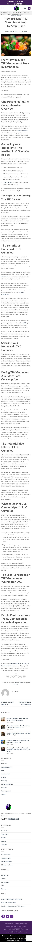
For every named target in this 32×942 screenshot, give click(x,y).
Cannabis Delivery (6, 767)
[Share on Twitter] (14, 676)
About (3, 878)
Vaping (3, 794)
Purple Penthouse (22, 130)
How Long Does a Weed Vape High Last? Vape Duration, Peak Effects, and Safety (18, 749)
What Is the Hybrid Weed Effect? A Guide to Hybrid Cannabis (17, 719)
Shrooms (4, 844)
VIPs (2, 885)
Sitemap (3, 889)
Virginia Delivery (6, 861)
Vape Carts (4, 834)
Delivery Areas (5, 854)
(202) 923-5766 (20, 4)
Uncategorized (5, 791)
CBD (2, 770)
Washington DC (6, 858)
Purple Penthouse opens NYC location (12, 906)
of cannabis (4, 277)
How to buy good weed (8, 902)
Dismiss (23, 940)
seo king (24, 31)
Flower (3, 837)
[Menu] (2, 8)
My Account (5, 882)
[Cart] (29, 8)
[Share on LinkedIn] (24, 676)
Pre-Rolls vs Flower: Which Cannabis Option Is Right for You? (18, 741)
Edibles (19, 15)
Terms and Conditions (20, 923)
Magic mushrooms (7, 784)
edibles (24, 323)
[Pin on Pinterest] (20, 676)
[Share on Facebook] (11, 676)
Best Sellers (4, 831)
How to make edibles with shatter (11, 899)
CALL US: (10, 819)
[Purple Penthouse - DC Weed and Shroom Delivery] (16, 8)
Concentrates (5, 774)
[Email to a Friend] (17, 676)
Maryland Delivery (7, 865)
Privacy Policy (9, 923)
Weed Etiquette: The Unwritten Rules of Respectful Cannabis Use (18, 726)
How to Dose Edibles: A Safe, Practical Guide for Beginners (18, 734)
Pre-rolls (4, 787)
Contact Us (4, 875)
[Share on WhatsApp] (7, 676)
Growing (4, 780)
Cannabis (13, 15)
